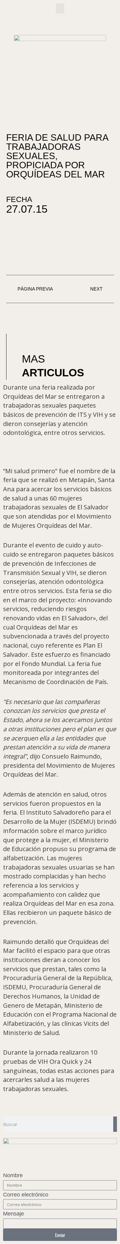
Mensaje (13, 1214)
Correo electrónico (25, 1195)
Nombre (13, 1175)
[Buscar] (115, 1124)
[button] (60, 8)
